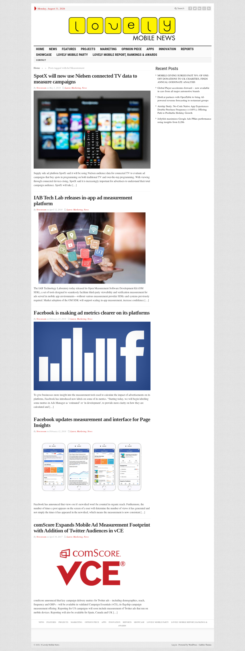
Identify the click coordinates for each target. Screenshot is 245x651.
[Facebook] (190, 8)
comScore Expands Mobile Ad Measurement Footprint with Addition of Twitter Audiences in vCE (92, 528)
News (53, 49)
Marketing (108, 49)
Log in (174, 644)
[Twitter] (195, 8)
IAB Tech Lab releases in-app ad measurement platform (83, 200)
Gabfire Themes (205, 644)
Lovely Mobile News (50, 644)
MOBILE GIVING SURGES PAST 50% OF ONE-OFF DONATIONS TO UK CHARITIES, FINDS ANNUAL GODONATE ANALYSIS (183, 79)
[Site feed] (209, 8)
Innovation (167, 49)
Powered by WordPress (187, 644)
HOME (40, 49)
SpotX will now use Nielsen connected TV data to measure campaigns (85, 79)
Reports (187, 49)
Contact (41, 60)
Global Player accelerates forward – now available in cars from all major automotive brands (183, 89)
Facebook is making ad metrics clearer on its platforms (92, 313)
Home (37, 67)
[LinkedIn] (200, 8)
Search (180, 8)
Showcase (44, 55)
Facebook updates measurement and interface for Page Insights (92, 422)
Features (69, 49)
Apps (150, 49)
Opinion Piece (132, 49)
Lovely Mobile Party (72, 55)
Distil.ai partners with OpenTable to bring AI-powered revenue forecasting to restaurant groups (183, 98)
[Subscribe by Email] (204, 8)
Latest (67, 87)
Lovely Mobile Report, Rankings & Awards (125, 55)
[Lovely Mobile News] (123, 28)
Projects (88, 49)
